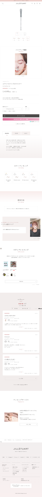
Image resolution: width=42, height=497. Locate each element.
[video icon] (35, 227)
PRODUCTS (9, 439)
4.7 (25, 303)
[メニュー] (2, 3)
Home (5, 439)
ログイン (22, 384)
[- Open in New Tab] (39, 238)
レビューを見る (13, 88)
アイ (13, 439)
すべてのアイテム (18, 439)
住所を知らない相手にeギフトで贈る (21, 119)
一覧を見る (21, 281)
